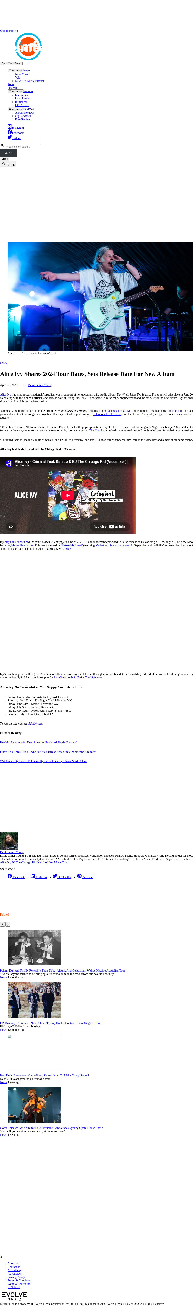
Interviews (21, 95)
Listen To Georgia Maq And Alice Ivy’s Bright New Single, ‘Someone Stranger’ (48, 751)
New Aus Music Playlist (29, 80)
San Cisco (60, 677)
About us (13, 1263)
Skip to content (9, 30)
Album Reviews (24, 112)
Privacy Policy (16, 1277)
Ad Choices (15, 1273)
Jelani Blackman (119, 545)
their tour (86, 677)
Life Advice (22, 105)
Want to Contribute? (19, 1283)
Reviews (28, 108)
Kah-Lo (177, 410)
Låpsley (66, 548)
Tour (65, 862)
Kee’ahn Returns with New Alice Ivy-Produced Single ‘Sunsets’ (38, 742)
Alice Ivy (5, 394)
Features (28, 91)
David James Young (40, 385)
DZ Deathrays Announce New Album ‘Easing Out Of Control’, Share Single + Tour (50, 1023)
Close (5, 158)
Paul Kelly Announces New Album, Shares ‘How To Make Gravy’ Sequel (44, 1075)
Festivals (13, 87)
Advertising (14, 1270)
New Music (22, 74)
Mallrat (100, 545)
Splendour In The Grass (107, 414)
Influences (21, 101)
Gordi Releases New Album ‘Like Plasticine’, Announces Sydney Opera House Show (51, 1128)
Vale (17, 77)
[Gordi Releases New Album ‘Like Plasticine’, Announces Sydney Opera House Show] (34, 1121)
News (26, 70)
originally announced (17, 542)
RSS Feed (14, 1287)
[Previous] (2, 924)
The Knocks (96, 430)
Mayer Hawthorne (22, 545)
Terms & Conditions (20, 1280)
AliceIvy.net (35, 723)
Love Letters (22, 98)
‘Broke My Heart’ (72, 545)
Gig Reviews (23, 116)
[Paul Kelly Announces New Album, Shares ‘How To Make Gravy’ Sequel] (34, 1069)
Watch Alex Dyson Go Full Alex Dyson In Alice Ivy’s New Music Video (43, 761)
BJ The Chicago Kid (119, 410)
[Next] (7, 924)
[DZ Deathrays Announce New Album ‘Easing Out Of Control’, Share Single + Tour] (34, 1016)
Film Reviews (23, 119)
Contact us (14, 1266)
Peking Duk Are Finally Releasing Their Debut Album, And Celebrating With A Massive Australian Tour (62, 970)
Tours (11, 84)
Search (8, 152)
